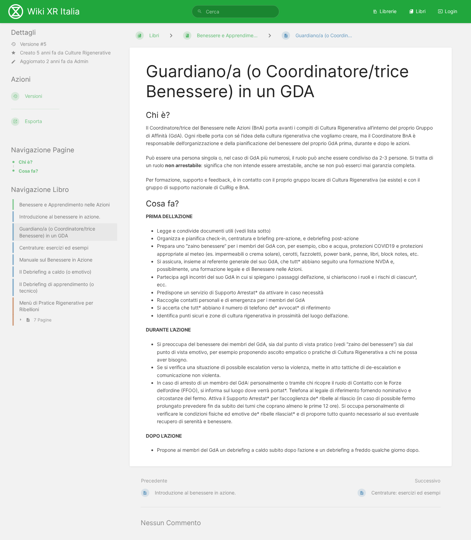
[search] (235, 11)
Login (451, 11)
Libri (420, 11)
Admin (81, 61)
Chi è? (25, 162)
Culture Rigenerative (88, 52)
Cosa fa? (28, 171)
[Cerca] (199, 11)
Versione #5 (33, 44)
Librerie (388, 11)
